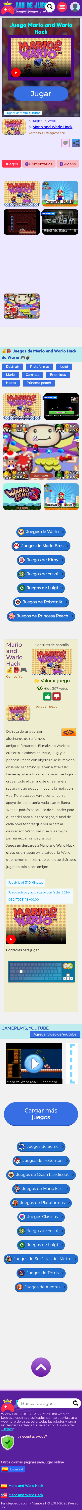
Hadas (11, 383)
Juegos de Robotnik (42, 602)
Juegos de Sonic (43, 1146)
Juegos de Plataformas (42, 1202)
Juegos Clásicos (42, 1216)
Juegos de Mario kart (42, 1188)
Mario (10, 375)
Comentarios (39, 164)
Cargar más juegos (41, 1114)
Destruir (12, 367)
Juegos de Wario (42, 531)
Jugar (41, 93)
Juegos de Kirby (42, 559)
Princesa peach (39, 383)
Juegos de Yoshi (42, 573)
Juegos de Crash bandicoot (42, 1174)
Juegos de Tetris (42, 1272)
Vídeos (68, 164)
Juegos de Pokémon (42, 1160)
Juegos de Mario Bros (42, 545)
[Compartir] (76, 143)
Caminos (32, 375)
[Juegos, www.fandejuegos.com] (28, 8)
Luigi (64, 367)
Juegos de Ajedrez (43, 1287)
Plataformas (39, 367)
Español (16, 1469)
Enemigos (58, 375)
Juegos (11, 164)
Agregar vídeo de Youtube (55, 1034)
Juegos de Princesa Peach (42, 616)
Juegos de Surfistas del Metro (42, 1258)
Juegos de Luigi (42, 587)
